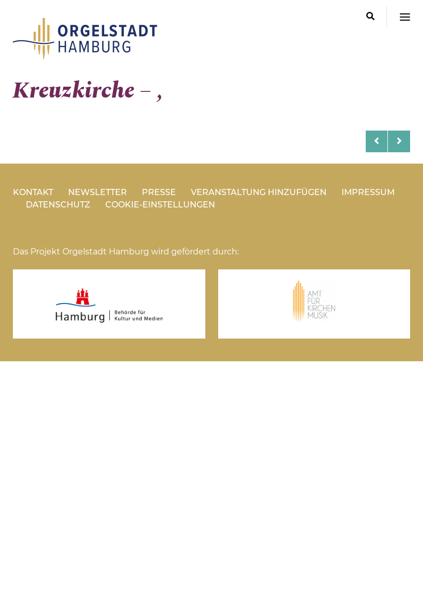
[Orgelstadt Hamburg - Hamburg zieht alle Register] (85, 56)
